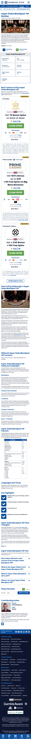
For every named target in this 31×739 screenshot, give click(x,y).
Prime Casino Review (16, 680)
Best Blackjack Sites (23, 9)
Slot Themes (14, 670)
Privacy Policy (21, 688)
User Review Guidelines (16, 695)
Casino (22, 6)
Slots (27, 6)
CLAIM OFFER (15, 125)
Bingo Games (4, 662)
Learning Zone (10, 685)
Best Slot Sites (14, 641)
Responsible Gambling (18, 690)
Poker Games (12, 662)
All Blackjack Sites (15, 281)
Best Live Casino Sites (6, 644)
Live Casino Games (21, 659)
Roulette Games (21, 662)
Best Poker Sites (15, 646)
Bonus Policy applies (23, 220)
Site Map (25, 695)
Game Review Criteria (17, 693)
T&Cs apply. (13, 275)
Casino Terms (22, 670)
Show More (14, 139)
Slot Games (12, 659)
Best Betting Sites (24, 641)
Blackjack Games (5, 664)
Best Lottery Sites (5, 651)
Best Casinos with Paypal (17, 651)
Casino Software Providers (16, 672)
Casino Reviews (4, 672)
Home (3, 6)
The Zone (3, 685)
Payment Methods (5, 670)
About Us (18, 685)
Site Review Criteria (5, 693)
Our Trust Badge (5, 695)
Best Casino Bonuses (16, 639)
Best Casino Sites (5, 639)
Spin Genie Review (17, 677)
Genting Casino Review (6, 675)
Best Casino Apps (5, 641)
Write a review (23, 593)
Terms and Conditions (6, 690)
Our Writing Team (5, 688)
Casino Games (4, 659)
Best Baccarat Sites (5, 646)
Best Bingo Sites (16, 644)
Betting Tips (4, 654)
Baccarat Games (15, 664)
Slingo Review (17, 675)
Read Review (16, 130)
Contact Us (13, 688)
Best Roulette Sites (9, 9)
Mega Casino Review (6, 677)
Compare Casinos (12, 6)
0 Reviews (22, 50)
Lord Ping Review (5, 680)
